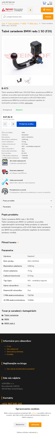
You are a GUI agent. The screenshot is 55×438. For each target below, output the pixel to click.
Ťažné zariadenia (13, 23)
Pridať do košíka (26, 124)
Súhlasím (35, 424)
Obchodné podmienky (15, 352)
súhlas (33, 413)
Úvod (3, 23)
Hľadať (48, 17)
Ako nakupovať (12, 349)
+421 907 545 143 (8, 2)
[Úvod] (12, 10)
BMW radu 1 (33, 23)
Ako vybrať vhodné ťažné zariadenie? (21, 369)
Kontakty (10, 354)
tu (37, 432)
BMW (24, 23)
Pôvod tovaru (9, 242)
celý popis (29, 103)
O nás (9, 346)
